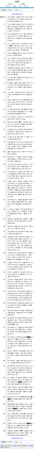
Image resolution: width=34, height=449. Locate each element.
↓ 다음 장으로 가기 (17, 438)
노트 (19, 6)
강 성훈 (14, 445)
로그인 (26, 6)
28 (20, 10)
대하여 (8, 6)
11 (17, 10)
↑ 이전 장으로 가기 (17, 14)
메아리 (2, 445)
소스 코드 (30, 445)
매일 (14, 6)
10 (16, 10)
